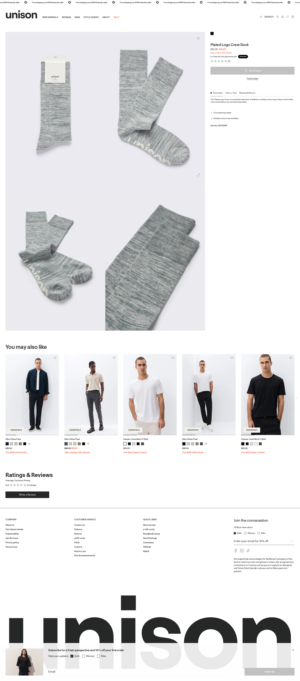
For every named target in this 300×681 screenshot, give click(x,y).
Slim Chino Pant (13, 439)
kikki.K (146, 551)
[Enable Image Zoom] (198, 175)
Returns (78, 533)
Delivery (78, 529)
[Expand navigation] (121, 19)
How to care (80, 551)
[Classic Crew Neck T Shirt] (150, 394)
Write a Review (27, 494)
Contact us (79, 525)
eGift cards (79, 538)
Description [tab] (218, 93)
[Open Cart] (293, 17)
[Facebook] (236, 550)
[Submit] (291, 541)
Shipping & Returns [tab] (247, 93)
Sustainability (12, 533)
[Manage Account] (283, 17)
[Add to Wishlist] (198, 38)
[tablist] (252, 93)
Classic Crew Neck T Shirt (135, 439)
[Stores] (278, 17)
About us (9, 525)
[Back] (212, 33)
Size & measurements (84, 555)
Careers (78, 547)
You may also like (26, 347)
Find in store (252, 78)
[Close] (293, 650)
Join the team (11, 538)
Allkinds (147, 547)
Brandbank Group (151, 533)
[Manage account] (283, 17)
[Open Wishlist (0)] (288, 17)
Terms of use (11, 547)
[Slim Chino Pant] (32, 394)
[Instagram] (242, 550)
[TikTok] (248, 550)
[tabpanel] (252, 111)
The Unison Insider (14, 529)
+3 (29, 444)
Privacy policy (12, 542)
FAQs (77, 542)
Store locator (149, 525)
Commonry (148, 542)
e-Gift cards (149, 529)
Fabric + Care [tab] (231, 93)
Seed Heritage (150, 538)
